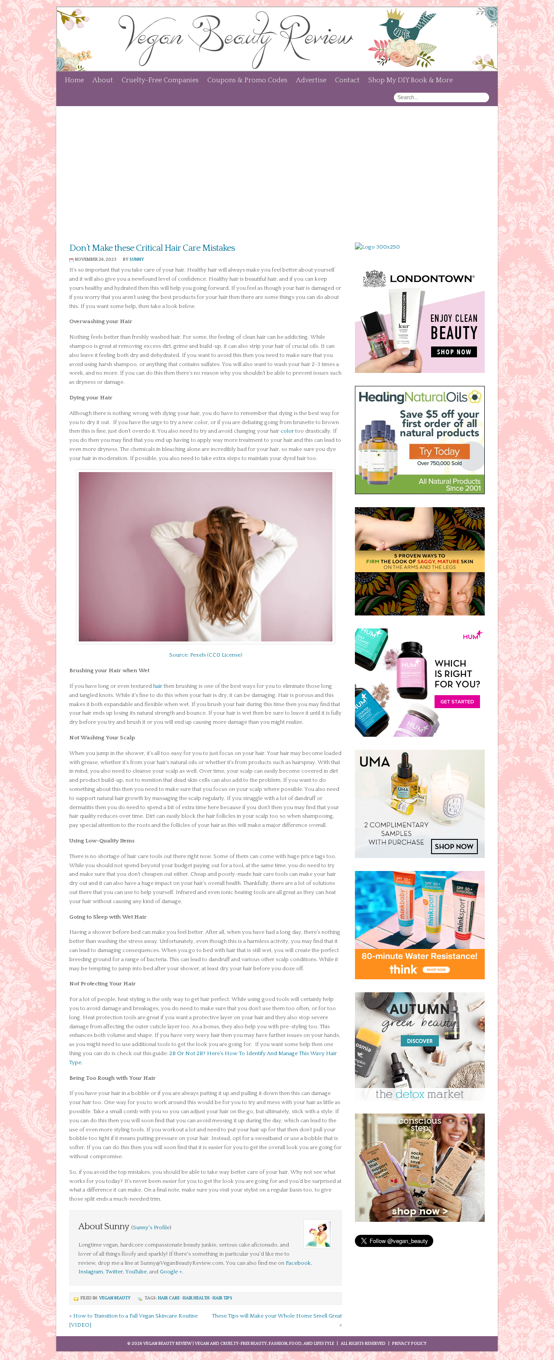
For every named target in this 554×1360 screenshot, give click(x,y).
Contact (347, 80)
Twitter (114, 1272)
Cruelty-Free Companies (160, 80)
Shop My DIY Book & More (410, 80)
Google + (171, 1272)
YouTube (136, 1272)
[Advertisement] (277, 171)
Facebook (298, 1263)
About (103, 80)
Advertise (311, 80)
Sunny (136, 259)
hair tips (222, 1298)
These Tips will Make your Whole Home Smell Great (277, 1316)
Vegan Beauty (115, 1298)
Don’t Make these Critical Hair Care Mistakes (152, 248)
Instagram (90, 1272)
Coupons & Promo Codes (247, 80)
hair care (169, 1298)
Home (74, 80)
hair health (196, 1298)
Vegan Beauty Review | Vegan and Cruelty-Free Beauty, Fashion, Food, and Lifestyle (238, 1343)
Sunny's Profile (151, 1227)
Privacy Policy (409, 1343)
